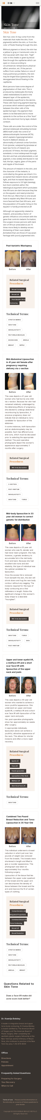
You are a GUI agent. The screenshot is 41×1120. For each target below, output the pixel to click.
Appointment (7, 1065)
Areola (26, 340)
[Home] (3, 3)
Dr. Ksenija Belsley (10, 1018)
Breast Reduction (18, 933)
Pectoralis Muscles (16, 335)
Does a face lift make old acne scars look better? (19, 997)
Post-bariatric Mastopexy (19, 245)
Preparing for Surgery (11, 1078)
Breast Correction (18, 289)
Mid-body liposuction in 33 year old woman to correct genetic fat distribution (19, 516)
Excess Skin (13, 340)
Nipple (21, 345)
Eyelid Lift (15, 761)
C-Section (12, 484)
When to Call (7, 1086)
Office (4, 1053)
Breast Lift (15, 294)
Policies (5, 1062)
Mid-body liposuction (19, 467)
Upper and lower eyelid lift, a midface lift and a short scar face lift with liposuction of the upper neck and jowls (20, 665)
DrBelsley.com (9, 28)
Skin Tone (12, 325)
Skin (27, 640)
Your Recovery (8, 1082)
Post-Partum (13, 489)
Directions (6, 1058)
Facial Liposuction (18, 771)
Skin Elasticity (14, 330)
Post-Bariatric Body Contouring (17, 301)
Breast (11, 345)
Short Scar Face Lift (18, 786)
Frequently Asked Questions (16, 1073)
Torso (24, 499)
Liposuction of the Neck (20, 776)
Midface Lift (16, 781)
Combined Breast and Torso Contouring (18, 921)
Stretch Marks (14, 320)
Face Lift (15, 766)
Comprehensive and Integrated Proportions (18, 912)
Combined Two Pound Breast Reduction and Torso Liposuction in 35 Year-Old (20, 819)
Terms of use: (8, 1100)
